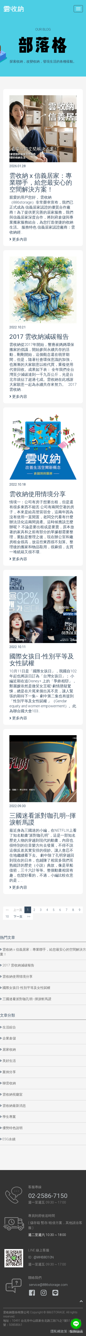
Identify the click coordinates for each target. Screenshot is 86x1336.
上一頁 (17, 910)
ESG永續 (9, 1139)
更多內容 (19, 239)
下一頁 (18, 916)
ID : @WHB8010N (41, 1257)
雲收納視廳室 (13, 1094)
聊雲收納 (9, 1083)
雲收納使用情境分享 (37, 494)
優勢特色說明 (13, 1128)
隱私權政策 (59, 1331)
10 (7, 916)
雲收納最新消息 (14, 1106)
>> (28, 916)
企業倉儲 (9, 1038)
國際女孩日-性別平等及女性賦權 (41, 660)
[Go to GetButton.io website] (76, 1331)
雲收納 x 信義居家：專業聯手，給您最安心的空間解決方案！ (40, 182)
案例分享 (9, 1072)
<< (7, 910)
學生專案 (9, 1117)
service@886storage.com (48, 1285)
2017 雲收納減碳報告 (39, 336)
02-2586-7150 (47, 1195)
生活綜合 (9, 1027)
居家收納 (9, 1049)
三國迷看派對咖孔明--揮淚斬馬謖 (42, 819)
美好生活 (9, 1061)
